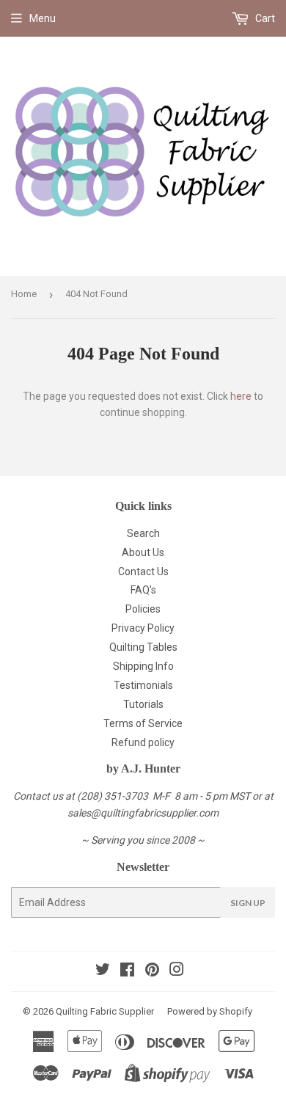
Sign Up (247, 902)
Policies (143, 609)
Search (143, 533)
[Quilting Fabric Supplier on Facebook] (127, 971)
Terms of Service (143, 723)
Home (24, 293)
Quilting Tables (143, 647)
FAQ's (143, 590)
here (241, 396)
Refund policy (143, 742)
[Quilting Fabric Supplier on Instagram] (176, 971)
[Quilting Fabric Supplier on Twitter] (102, 971)
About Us (143, 552)
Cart (264, 18)
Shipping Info (143, 666)
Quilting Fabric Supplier (105, 1011)
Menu (42, 18)
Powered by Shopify (209, 1011)
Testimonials (143, 685)
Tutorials (143, 704)
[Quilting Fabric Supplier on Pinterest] (152, 971)
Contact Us (143, 571)
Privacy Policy (143, 628)
